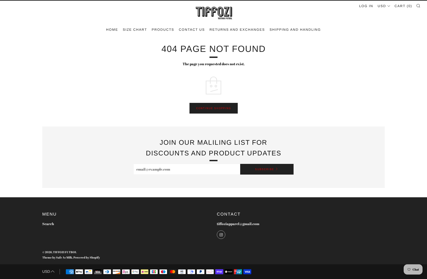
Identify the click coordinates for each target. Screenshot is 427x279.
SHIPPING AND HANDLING (295, 29)
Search (48, 223)
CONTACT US (192, 29)
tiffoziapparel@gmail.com (238, 223)
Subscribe (264, 169)
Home (112, 29)
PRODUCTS (163, 29)
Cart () (403, 6)
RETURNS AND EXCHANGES (237, 29)
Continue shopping (213, 108)
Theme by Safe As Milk (57, 257)
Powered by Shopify (86, 257)
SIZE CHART (135, 29)
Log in (366, 6)
